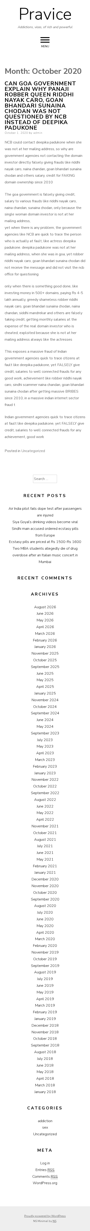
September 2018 (45, 1045)
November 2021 (45, 826)
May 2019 (45, 992)
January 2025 (45, 693)
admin (37, 133)
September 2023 (45, 733)
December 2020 (45, 879)
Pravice (45, 14)
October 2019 (45, 959)
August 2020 (45, 905)
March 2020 (45, 939)
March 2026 (45, 633)
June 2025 (45, 673)
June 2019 (45, 985)
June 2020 (45, 919)
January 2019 (45, 1018)
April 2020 (45, 932)
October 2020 (45, 892)
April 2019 (45, 998)
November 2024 (45, 700)
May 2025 (45, 680)
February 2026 (45, 640)
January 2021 (45, 872)
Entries (45, 1169)
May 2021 (45, 859)
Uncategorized (33, 450)
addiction (45, 1121)
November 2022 (45, 779)
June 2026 (45, 613)
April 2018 (45, 1078)
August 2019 (45, 972)
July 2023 (45, 739)
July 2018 (45, 1058)
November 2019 (45, 952)
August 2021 (45, 839)
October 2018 (45, 1038)
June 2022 (45, 806)
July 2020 (45, 912)
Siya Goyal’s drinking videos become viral (45, 522)
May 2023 (45, 746)
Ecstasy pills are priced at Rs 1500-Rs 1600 (45, 541)
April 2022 (45, 819)
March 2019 (45, 1005)
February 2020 (45, 945)
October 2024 (45, 706)
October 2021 (45, 832)
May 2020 (45, 925)
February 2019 (45, 1012)
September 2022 (45, 793)
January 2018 (45, 1091)
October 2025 (45, 660)
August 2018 (45, 1052)
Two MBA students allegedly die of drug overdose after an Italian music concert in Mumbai (45, 555)
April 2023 (45, 753)
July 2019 (45, 978)
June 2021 (45, 852)
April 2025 (45, 686)
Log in (45, 1163)
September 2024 (45, 713)
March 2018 (45, 1085)
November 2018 (45, 1032)
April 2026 (45, 626)
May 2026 (45, 620)
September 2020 (45, 899)
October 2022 (45, 786)
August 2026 (45, 607)
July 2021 (45, 846)
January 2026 (45, 646)
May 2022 (45, 812)
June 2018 (45, 1065)
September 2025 (45, 666)
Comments (45, 1176)
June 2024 (45, 719)
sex (45, 1127)
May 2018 (45, 1071)
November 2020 (45, 885)
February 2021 (45, 866)
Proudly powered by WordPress (45, 1216)
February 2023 (45, 766)
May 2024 (45, 726)
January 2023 (45, 773)
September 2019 (45, 965)
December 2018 (45, 1025)
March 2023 (45, 759)
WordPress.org (45, 1183)
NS (54, 1221)
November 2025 (45, 653)
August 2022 (45, 799)
